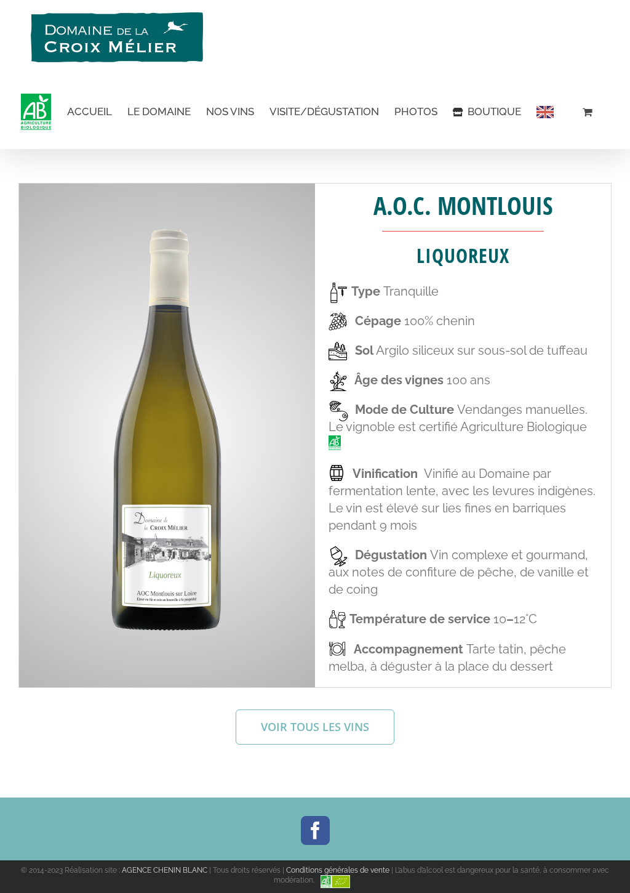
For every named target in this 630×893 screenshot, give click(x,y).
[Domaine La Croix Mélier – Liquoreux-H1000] (166, 235)
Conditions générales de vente (337, 870)
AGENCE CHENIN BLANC (164, 870)
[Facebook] (315, 830)
